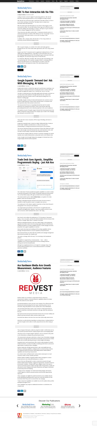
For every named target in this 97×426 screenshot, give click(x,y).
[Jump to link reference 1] (17, 142)
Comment (20, 70)
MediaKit (32, 413)
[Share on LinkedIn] (22, 66)
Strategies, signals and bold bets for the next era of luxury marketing (69, 41)
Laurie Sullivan (22, 86)
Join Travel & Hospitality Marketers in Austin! (69, 38)
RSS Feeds (44, 413)
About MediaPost (26, 413)
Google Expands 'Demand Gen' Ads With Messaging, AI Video (68, 18)
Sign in (61, 1)
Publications (31, 1)
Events (37, 1)
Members (48, 1)
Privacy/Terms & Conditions (56, 413)
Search (56, 1)
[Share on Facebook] (18, 66)
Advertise (72, 1)
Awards (42, 1)
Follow (77, 1)
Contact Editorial (38, 413)
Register (66, 1)
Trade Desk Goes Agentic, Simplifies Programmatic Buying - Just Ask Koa (67, 22)
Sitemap (48, 413)
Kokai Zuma (37, 197)
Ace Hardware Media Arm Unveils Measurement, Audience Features (67, 25)
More (53, 1)
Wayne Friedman (22, 14)
